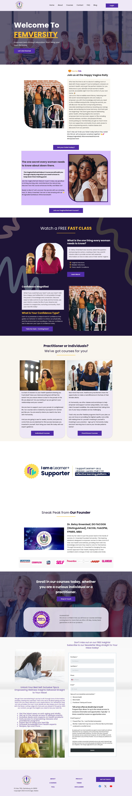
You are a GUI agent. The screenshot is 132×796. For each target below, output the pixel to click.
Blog (95, 5)
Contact (80, 5)
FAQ (88, 5)
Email (72, 685)
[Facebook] (100, 786)
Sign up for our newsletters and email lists (82, 694)
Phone (72, 675)
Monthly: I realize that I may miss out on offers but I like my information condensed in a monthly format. (93, 725)
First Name (73, 657)
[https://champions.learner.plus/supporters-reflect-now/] (66, 471)
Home (51, 5)
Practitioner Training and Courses (82, 702)
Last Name (73, 666)
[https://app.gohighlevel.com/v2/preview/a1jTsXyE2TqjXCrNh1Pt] (30, 5)
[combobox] (73, 679)
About (60, 5)
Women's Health (77, 697)
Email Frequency (75, 718)
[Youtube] (111, 786)
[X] (105, 786)
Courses (69, 5)
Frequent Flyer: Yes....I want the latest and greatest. (87, 721)
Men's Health (76, 700)
